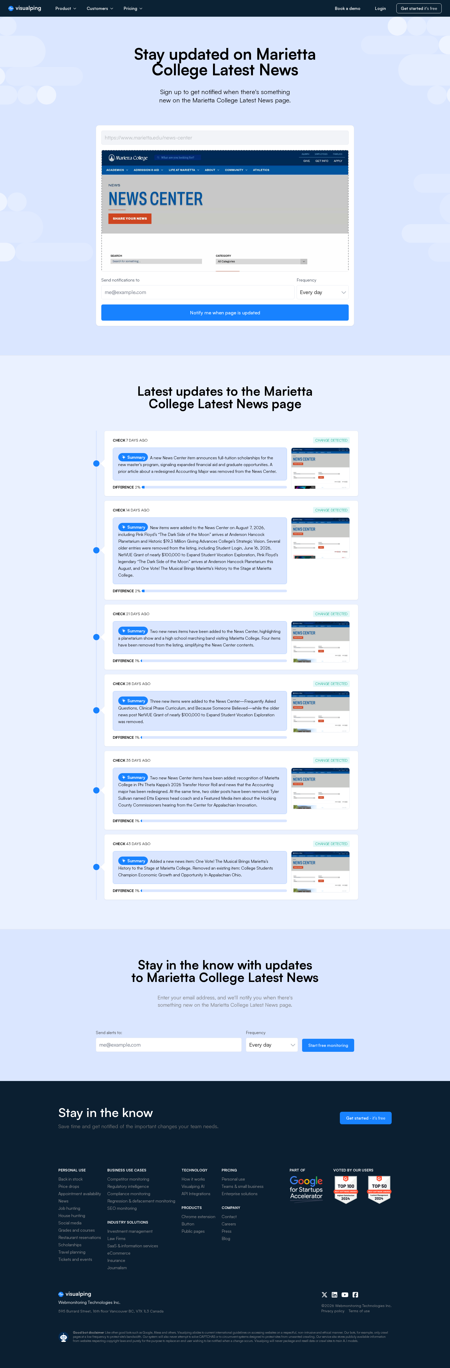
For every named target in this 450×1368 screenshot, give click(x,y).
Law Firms (116, 1238)
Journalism (117, 1267)
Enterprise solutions (240, 1193)
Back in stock (70, 1179)
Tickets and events (75, 1259)
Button (188, 1223)
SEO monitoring (122, 1208)
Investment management (130, 1231)
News (63, 1201)
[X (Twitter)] (324, 1295)
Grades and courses (76, 1230)
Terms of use (359, 1311)
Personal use (233, 1179)
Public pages (193, 1231)
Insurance (116, 1260)
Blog (226, 1238)
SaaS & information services (132, 1245)
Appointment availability (79, 1193)
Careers (229, 1223)
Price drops (68, 1186)
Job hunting (69, 1208)
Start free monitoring (328, 1045)
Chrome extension (198, 1216)
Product (63, 8)
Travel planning (71, 1252)
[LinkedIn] (334, 1295)
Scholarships (70, 1244)
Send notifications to (120, 280)
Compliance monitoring (128, 1193)
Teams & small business (243, 1186)
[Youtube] (344, 1295)
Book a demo (347, 8)
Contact (229, 1216)
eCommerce (118, 1253)
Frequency (306, 280)
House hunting (71, 1215)
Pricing (130, 8)
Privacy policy (333, 1311)
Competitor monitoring (128, 1179)
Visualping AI (193, 1186)
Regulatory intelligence (128, 1186)
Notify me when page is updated (225, 312)
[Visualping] (24, 8)
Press (227, 1231)
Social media (70, 1222)
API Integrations (196, 1193)
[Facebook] (355, 1295)
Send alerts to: (109, 1032)
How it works (193, 1179)
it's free (419, 8)
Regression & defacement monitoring (141, 1201)
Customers (97, 8)
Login (380, 8)
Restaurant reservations (79, 1237)
